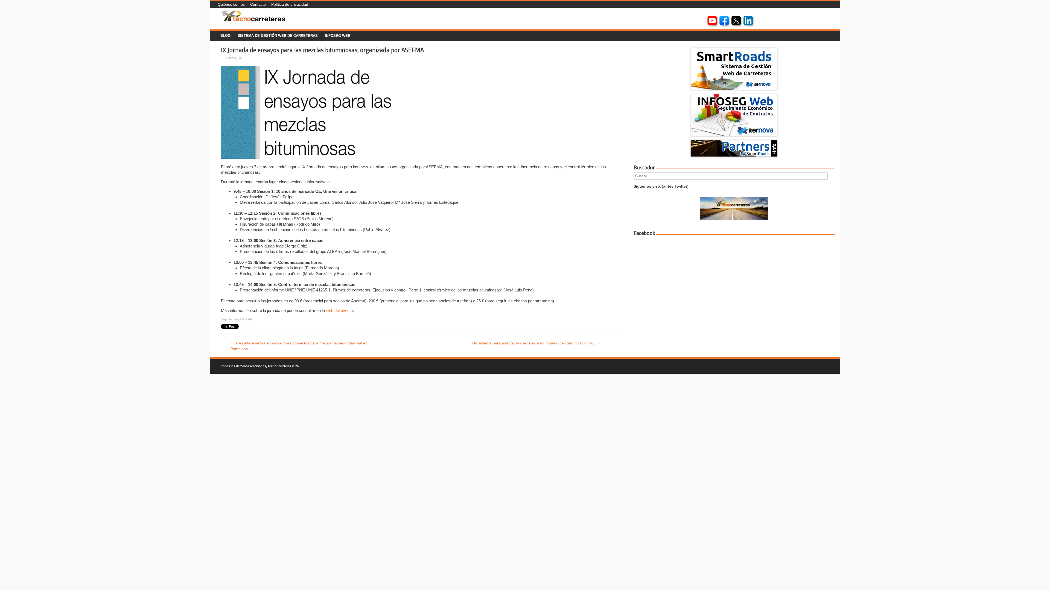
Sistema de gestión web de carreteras (278, 36)
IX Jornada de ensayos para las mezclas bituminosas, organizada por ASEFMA (322, 50)
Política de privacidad (289, 4)
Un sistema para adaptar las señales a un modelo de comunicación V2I (536, 343)
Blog (225, 36)
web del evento (339, 310)
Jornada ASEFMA (240, 319)
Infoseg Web (337, 36)
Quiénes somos (231, 4)
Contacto (258, 4)
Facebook (644, 233)
